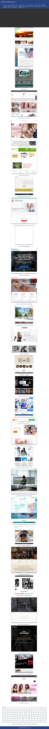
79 (12, 715)
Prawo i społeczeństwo (12, 7)
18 (2, 709)
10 (29, 707)
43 (17, 711)
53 (41, 711)
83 (22, 715)
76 (5, 715)
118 (23, 719)
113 (9, 719)
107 (37, 717)
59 (10, 713)
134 (23, 721)
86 (29, 715)
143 (13, 723)
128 (6, 721)
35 (43, 709)
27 (24, 709)
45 (22, 711)
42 (14, 711)
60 (12, 713)
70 (36, 713)
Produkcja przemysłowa (7, 6)
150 (33, 723)
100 (17, 717)
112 (6, 719)
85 (26, 715)
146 (21, 723)
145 (19, 723)
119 (26, 719)
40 (10, 711)
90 (38, 715)
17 (45, 707)
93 (45, 715)
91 (41, 715)
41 (12, 711)
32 (36, 709)
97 (10, 717)
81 (17, 715)
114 (12, 719)
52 (38, 711)
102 (23, 717)
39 (7, 711)
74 (45, 713)
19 (5, 709)
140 (40, 721)
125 (42, 719)
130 (12, 721)
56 (2, 713)
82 (19, 715)
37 (2, 711)
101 (20, 717)
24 (17, 709)
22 (12, 709)
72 (41, 713)
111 (3, 719)
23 (14, 709)
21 (10, 709)
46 (24, 711)
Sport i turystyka (26, 6)
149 (30, 723)
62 (17, 713)
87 (31, 715)
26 (22, 709)
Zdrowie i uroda (38, 6)
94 (3, 717)
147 (24, 723)
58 (7, 713)
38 (5, 711)
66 (26, 713)
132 (17, 721)
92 (43, 715)
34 (41, 709)
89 (36, 715)
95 (5, 717)
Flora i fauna (44, 6)
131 (14, 721)
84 (24, 715)
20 (7, 709)
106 (34, 717)
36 (45, 709)
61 (14, 713)
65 (24, 713)
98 (12, 717)
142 (45, 721)
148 (27, 723)
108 (40, 717)
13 (36, 707)
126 (45, 719)
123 (37, 719)
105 (31, 717)
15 (41, 707)
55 (45, 711)
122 (34, 719)
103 (26, 717)
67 (29, 713)
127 (3, 721)
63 (19, 713)
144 (16, 723)
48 (29, 711)
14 (38, 707)
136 (28, 721)
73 (43, 713)
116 (17, 719)
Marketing (5, 7)
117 (20, 719)
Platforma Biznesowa (8, 2)
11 (31, 707)
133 (20, 721)
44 (19, 711)
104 (29, 717)
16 (43, 707)
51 (36, 711)
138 (34, 721)
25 (19, 709)
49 (31, 711)
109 (43, 717)
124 (40, 719)
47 (26, 711)
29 (29, 709)
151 (35, 723)
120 (28, 719)
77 (7, 715)
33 (38, 709)
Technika (32, 6)
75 (2, 715)
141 (42, 721)
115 (14, 719)
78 (10, 715)
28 (26, 709)
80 (14, 715)
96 (7, 717)
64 (22, 713)
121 (31, 719)
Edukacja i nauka (21, 7)
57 (5, 713)
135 (26, 721)
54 (43, 711)
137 (31, 721)
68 (31, 713)
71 (38, 713)
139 (37, 721)
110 (45, 717)
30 (31, 709)
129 (9, 721)
